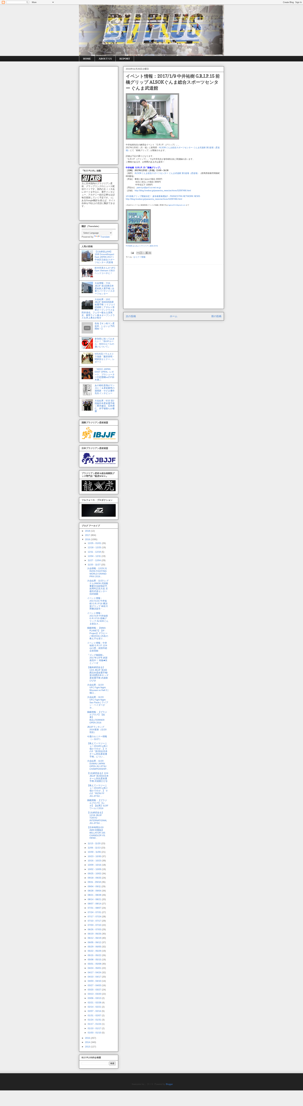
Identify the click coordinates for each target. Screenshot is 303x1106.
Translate (105, 237)
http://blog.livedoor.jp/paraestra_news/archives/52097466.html (163, 190)
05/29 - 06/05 (95, 946)
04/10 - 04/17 (95, 976)
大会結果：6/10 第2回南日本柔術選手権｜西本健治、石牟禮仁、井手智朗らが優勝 (105, 405)
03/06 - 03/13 (95, 998)
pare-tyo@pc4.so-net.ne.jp (149, 187)
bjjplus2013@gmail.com (176, 205)
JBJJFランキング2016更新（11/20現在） (97, 729)
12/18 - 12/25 (95, 547)
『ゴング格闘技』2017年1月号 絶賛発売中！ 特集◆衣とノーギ (97, 659)
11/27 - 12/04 (94, 560)
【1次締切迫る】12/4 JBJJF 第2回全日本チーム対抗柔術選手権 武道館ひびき (98, 777)
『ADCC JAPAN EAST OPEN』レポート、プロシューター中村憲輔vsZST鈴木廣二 (105, 374)
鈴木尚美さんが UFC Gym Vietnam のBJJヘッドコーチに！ (105, 270)
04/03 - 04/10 (95, 981)
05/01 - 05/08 (95, 963)
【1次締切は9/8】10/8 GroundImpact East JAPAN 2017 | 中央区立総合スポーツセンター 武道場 (105, 256)
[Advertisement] (173, 286)
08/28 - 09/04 (95, 890)
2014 (88, 1042)
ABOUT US (105, 58)
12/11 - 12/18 (94, 552)
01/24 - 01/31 (95, 1019)
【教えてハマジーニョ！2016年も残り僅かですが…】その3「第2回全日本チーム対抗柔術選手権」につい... (97, 750)
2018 (88, 531)
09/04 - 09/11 (94, 886)
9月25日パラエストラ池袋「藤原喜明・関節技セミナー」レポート (105, 358)
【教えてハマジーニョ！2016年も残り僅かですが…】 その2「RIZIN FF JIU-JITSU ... (97, 790)
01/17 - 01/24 (95, 1024)
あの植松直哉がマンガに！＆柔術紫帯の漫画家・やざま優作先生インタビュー (105, 389)
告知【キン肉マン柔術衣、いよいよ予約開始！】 (105, 326)
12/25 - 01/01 (95, 543)
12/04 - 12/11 (94, 556)
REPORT (124, 58)
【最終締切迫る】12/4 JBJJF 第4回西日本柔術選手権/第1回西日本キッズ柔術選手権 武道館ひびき (97, 674)
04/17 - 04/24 (95, 972)
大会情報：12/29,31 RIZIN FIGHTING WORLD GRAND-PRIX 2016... (97, 572)
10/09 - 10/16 (95, 865)
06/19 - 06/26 (95, 933)
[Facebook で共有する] (147, 252)
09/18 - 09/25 (95, 877)
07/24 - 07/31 (95, 912)
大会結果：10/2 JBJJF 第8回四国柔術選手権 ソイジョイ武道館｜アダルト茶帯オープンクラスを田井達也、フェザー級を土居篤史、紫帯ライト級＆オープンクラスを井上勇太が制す (98, 308)
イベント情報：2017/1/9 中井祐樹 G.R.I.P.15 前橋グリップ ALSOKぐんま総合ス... (97, 618)
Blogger (169, 1084)
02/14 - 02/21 (95, 1006)
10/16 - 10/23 (95, 860)
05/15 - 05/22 (95, 955)
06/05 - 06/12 (95, 942)
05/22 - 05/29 (95, 951)
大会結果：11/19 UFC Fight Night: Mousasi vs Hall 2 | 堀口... (97, 689)
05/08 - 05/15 (95, 959)
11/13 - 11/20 (94, 843)
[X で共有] (144, 252)
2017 (88, 535)
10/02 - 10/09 (95, 869)
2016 (88, 539)
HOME (87, 58)
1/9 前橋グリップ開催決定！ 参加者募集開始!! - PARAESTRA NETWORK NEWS (163, 196)
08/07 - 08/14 (95, 903)
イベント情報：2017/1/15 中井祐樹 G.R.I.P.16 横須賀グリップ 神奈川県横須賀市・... (97, 603)
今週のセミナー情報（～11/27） (97, 737)
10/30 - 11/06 (94, 852)
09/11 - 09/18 (94, 882)
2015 (88, 1038)
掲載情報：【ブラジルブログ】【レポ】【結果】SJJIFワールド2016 (97, 804)
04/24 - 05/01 (95, 968)
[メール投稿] (132, 253)
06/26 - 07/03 (95, 929)
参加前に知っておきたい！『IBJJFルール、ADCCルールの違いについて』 (105, 342)
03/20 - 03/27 (95, 989)
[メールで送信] (138, 252)
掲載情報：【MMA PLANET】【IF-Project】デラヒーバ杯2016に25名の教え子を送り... (97, 633)
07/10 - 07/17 (95, 920)
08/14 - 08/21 (95, 899)
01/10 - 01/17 (95, 1028)
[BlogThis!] (141, 252)
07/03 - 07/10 (95, 925)
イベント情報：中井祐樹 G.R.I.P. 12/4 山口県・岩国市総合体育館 (97, 647)
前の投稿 (216, 316)
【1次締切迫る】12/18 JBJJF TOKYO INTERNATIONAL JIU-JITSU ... (97, 817)
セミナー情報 (139, 257)
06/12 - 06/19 (95, 938)
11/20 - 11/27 (94, 564)
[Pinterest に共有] (150, 252)
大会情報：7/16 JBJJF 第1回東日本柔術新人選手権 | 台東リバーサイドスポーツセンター (105, 288)
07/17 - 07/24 (95, 916)
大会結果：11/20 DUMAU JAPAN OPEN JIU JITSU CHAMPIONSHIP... (97, 765)
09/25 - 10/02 (95, 873)
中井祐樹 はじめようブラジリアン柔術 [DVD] (142, 246)
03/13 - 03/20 (95, 994)
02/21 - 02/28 (95, 1002)
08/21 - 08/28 (95, 895)
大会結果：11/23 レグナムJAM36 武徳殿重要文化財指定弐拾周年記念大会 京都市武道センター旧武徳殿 (98, 587)
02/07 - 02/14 (95, 1011)
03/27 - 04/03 (95, 985)
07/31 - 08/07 (95, 908)
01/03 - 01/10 (95, 1032)
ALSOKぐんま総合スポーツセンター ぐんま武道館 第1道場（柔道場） (167, 173)
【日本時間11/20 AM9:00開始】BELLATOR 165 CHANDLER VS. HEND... (96, 832)
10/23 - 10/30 (95, 856)
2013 (88, 1046)
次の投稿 (131, 316)
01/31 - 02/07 (95, 1015)
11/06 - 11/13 (94, 847)
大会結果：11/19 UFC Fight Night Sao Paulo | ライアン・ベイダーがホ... (97, 702)
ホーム (173, 316)
